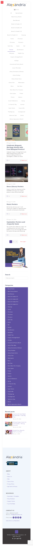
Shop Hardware (11, 498)
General (11, 49)
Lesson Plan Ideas (16, 67)
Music (12, 86)
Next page (22, 241)
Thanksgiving (11, 111)
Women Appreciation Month (16, 119)
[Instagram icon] (20, 538)
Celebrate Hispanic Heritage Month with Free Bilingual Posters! (16, 147)
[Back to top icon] (16, 531)
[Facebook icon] (12, 538)
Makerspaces (21, 82)
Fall (24, 46)
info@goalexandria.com (16, 514)
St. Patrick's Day (13, 104)
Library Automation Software (17, 71)
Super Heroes (12, 108)
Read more (24, 160)
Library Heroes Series (17, 78)
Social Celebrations (13, 100)
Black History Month (16, 16)
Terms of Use (10, 481)
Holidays (16, 60)
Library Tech (12, 82)
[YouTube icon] (15, 538)
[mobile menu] (2, 2)
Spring (23, 100)
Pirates (21, 93)
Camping (23, 35)
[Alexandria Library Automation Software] (16, 5)
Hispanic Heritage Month (17, 57)
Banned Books (19, 13)
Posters (13, 97)
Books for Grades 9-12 (16, 31)
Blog (8, 474)
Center (12, 38)
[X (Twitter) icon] (14, 538)
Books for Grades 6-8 (16, 27)
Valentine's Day (13, 115)
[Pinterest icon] (18, 538)
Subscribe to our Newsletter (13, 520)
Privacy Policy (10, 484)
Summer (22, 104)
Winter (22, 115)
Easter (18, 46)
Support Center (11, 501)
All (11, 13)
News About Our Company (16, 89)
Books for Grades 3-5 (16, 24)
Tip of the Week (11, 503)
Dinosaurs (20, 42)
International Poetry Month (16, 64)
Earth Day (10, 46)
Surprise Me (21, 108)
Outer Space (13, 93)
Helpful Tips (21, 53)
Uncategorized (21, 111)
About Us (9, 476)
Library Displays (16, 75)
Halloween (11, 53)
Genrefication (20, 49)
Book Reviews (16, 20)
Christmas (20, 38)
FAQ (8, 479)
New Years (19, 86)
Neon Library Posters (15, 186)
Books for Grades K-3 (12, 35)
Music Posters (12, 204)
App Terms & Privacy (12, 486)
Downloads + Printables (13, 496)
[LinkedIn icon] (17, 538)
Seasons (20, 97)
